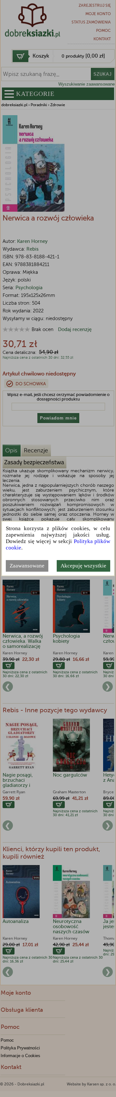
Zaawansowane (27, 566)
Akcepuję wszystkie (83, 566)
